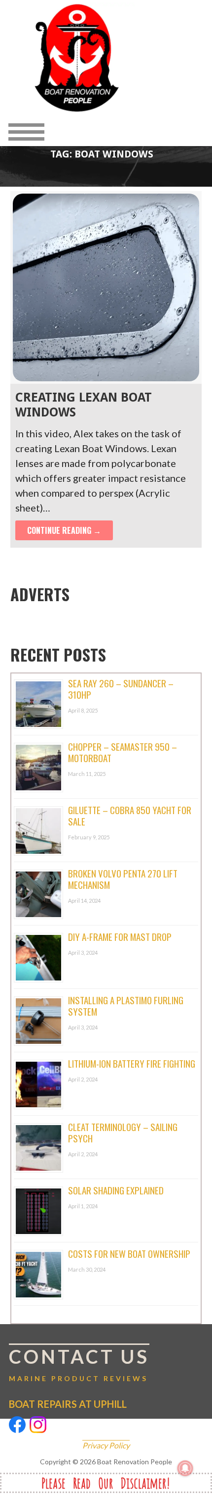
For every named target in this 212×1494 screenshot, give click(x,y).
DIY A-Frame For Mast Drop (120, 936)
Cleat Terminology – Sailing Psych (122, 1132)
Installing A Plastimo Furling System (125, 1005)
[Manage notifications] (185, 1468)
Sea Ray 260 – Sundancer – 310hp (121, 688)
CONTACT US (79, 1356)
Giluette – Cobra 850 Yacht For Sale (129, 815)
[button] (79, 131)
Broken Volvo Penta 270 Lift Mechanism (122, 878)
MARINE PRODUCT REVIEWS (78, 1378)
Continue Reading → (64, 530)
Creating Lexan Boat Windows (83, 404)
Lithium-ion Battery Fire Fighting (131, 1063)
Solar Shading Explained (116, 1190)
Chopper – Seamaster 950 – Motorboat (122, 752)
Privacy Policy (106, 1445)
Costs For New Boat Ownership (129, 1253)
